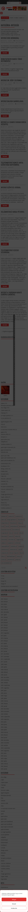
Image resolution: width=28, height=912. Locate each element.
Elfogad (14, 899)
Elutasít (14, 904)
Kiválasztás (14, 908)
